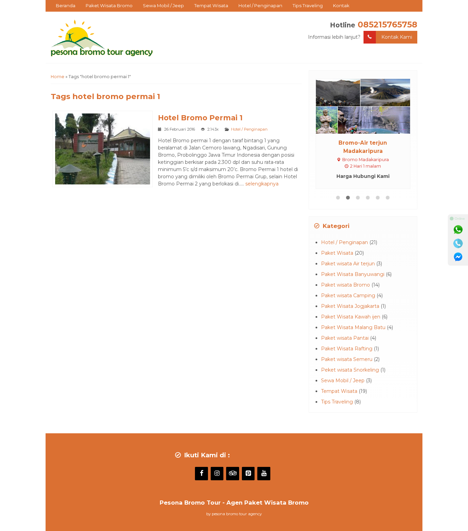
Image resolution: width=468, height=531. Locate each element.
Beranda (65, 5)
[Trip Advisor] (232, 474)
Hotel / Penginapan (260, 5)
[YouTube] (263, 474)
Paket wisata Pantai (345, 338)
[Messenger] (458, 257)
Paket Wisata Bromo (109, 5)
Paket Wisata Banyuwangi (352, 274)
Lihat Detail (369, 106)
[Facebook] (201, 474)
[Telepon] (458, 243)
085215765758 (387, 24)
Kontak (341, 5)
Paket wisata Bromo (345, 285)
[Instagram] (217, 474)
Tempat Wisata (211, 5)
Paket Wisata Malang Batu (353, 327)
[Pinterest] (248, 474)
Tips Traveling (308, 5)
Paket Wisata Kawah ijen (350, 317)
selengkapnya (262, 184)
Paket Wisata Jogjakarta (350, 306)
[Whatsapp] (458, 230)
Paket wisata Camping (348, 295)
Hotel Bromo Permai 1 (200, 117)
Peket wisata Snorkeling (350, 370)
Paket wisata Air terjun (348, 264)
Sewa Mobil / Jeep (163, 5)
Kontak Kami (396, 37)
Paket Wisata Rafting (346, 349)
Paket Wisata (337, 253)
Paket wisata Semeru (346, 359)
